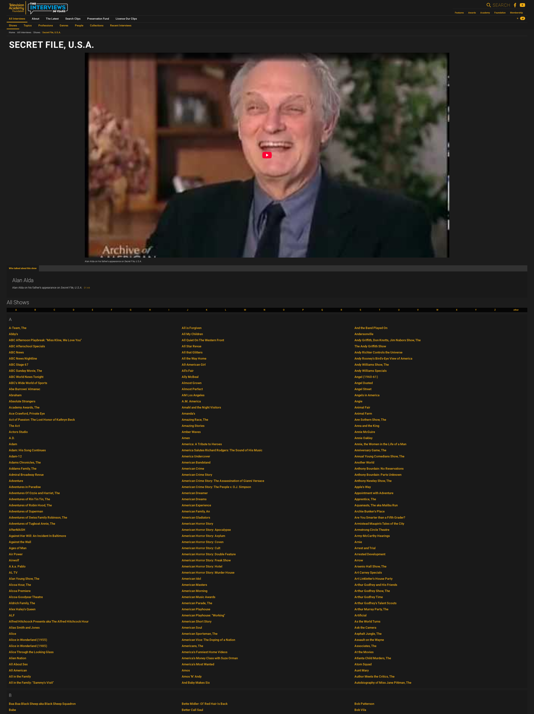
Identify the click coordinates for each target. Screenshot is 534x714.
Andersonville (363, 334)
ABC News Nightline (23, 358)
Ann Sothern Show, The (370, 419)
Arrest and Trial (365, 548)
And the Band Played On (370, 328)
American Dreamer (195, 493)
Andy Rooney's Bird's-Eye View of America (383, 358)
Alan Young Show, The (24, 578)
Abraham (15, 395)
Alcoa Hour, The (20, 585)
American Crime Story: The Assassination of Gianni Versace (223, 481)
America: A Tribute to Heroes (202, 444)
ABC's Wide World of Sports (28, 383)
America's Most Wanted (198, 664)
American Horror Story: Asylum (203, 536)
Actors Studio (18, 432)
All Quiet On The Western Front (203, 340)
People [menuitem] (79, 25)
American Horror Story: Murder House (208, 572)
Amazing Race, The (195, 419)
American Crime (193, 468)
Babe (12, 710)
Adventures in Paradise (25, 487)
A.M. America (191, 401)
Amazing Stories (193, 426)
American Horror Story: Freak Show (206, 560)
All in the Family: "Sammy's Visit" (31, 682)
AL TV (13, 572)
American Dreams (194, 499)
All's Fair (188, 370)
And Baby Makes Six (196, 682)
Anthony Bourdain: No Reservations (379, 468)
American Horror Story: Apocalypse (206, 530)
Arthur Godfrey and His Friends (375, 585)
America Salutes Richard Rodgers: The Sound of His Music (222, 450)
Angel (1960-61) (366, 377)
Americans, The (192, 646)
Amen (186, 438)
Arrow (358, 560)
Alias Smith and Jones (24, 627)
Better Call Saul (192, 710)
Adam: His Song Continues (27, 450)
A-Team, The (17, 328)
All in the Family (20, 676)
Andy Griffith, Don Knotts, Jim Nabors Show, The (387, 340)
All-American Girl (194, 364)
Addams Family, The (22, 468)
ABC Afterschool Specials (27, 346)
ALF (12, 615)
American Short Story (197, 621)
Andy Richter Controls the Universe (378, 352)
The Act (14, 426)
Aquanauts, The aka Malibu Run (376, 505)
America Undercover (196, 456)
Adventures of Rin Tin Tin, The (29, 499)
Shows (36, 32)
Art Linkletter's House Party (373, 578)
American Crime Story (197, 474)
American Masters (194, 585)
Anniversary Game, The (370, 450)
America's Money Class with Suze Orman (210, 658)
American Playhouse (196, 609)
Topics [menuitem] (28, 25)
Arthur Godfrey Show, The (372, 591)
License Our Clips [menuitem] (126, 18)
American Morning (194, 591)
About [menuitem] (35, 18)
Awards (472, 12)
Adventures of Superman (26, 511)
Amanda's (188, 413)
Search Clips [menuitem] (73, 18)
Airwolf (14, 560)
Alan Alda (23, 280)
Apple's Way (362, 487)
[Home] (39, 9)
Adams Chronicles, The (25, 462)
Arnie (358, 542)
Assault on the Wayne (369, 640)
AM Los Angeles (193, 395)
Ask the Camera (365, 627)
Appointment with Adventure (373, 493)
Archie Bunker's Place (369, 511)
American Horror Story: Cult (201, 548)
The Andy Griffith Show (370, 346)
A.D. (12, 438)
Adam (13, 444)
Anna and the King (366, 426)
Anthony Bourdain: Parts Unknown (377, 474)
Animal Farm (363, 413)
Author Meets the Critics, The (374, 676)
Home (12, 32)
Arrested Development (369, 554)
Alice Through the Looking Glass (31, 652)
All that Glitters (192, 352)
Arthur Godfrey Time (368, 597)
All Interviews (24, 32)
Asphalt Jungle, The (368, 633)
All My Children (192, 334)
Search (501, 5)
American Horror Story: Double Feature (209, 554)
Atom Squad (363, 664)
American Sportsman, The (199, 633)
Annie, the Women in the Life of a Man (380, 444)
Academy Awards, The (24, 407)
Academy (485, 12)
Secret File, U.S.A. (51, 32)
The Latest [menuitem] (52, 18)
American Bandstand (196, 462)
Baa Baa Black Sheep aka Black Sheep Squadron (42, 704)
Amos (186, 670)
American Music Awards (198, 597)
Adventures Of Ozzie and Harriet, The (34, 493)
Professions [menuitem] (45, 25)
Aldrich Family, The (22, 603)
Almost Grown (192, 383)
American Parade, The (197, 603)
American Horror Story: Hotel (202, 566)
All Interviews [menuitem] (17, 18)
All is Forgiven (192, 328)
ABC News (16, 352)
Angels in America (367, 395)
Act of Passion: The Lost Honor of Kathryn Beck (42, 419)
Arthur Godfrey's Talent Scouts (375, 603)
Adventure (16, 481)
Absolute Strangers (22, 401)
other (516, 310)
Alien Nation (17, 658)
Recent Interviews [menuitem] (120, 25)
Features (459, 12)
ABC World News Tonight (26, 377)
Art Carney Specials (368, 572)
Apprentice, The (365, 499)
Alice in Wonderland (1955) (28, 640)
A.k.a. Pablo (17, 566)
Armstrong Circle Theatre (371, 530)
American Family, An (196, 511)
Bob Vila (360, 710)
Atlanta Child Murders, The (372, 658)
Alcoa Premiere (20, 591)
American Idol (191, 578)
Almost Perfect (192, 389)
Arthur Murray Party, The (371, 609)
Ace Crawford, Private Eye (27, 413)
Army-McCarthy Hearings (372, 536)
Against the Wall (20, 542)
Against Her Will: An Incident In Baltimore (37, 536)
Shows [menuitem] (13, 25)
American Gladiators (196, 517)
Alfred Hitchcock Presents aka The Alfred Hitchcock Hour (49, 621)
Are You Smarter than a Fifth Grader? (379, 517)
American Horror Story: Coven (202, 542)
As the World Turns (367, 621)
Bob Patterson (364, 704)
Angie (358, 401)
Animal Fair (362, 407)
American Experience (196, 505)
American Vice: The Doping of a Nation (208, 640)
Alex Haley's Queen (22, 609)
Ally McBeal (190, 377)
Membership (516, 12)
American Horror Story (197, 523)
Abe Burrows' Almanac (24, 389)
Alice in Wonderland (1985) (28, 646)
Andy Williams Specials (370, 370)
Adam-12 (15, 456)
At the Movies (364, 652)
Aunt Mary (361, 670)
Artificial (360, 615)
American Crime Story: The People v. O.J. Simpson (216, 487)
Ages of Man (17, 548)
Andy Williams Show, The (371, 364)
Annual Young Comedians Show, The (379, 456)
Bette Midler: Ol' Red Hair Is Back (205, 704)
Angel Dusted (363, 383)
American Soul (192, 627)
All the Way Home (194, 358)
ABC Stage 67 (19, 364)
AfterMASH (17, 530)
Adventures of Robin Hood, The (30, 505)
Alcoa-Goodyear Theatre (26, 597)
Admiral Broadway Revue (26, 474)
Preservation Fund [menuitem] (98, 18)
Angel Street (362, 389)
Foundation (500, 12)
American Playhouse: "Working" (203, 615)
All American (18, 670)
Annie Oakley (363, 438)
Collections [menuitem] (96, 25)
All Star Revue (191, 346)
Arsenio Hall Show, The (370, 566)
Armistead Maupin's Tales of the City (379, 523)
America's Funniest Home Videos (204, 652)
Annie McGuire (364, 432)
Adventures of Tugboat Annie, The (32, 523)
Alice (12, 633)
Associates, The (365, 646)
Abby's (13, 334)
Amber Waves (191, 432)
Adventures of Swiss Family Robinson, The (38, 517)
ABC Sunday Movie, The (25, 370)
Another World (364, 462)
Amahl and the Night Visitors (201, 407)
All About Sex (18, 664)
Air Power (16, 554)
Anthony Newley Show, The (373, 481)
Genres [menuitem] (64, 25)
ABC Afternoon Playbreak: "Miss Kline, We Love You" (45, 340)
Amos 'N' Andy (192, 676)
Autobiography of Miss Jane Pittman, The (382, 682)
